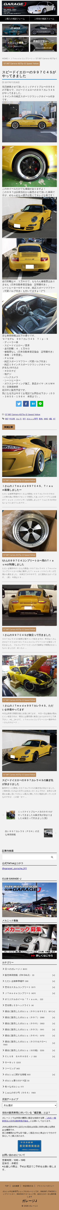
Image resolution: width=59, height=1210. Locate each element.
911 (24, 419)
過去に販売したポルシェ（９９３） (24, 1029)
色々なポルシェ (14, 1086)
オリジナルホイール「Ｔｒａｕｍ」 (24, 999)
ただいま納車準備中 (16, 981)
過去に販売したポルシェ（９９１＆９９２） (28, 1011)
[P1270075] (29, 140)
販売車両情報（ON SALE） (19, 975)
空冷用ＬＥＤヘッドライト (19, 1005)
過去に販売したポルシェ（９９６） (24, 1023)
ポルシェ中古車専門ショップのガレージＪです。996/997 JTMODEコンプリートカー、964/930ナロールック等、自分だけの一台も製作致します (29, 1194)
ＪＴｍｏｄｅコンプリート (20, 993)
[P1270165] (29, 185)
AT (54, 419)
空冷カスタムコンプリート (20, 987)
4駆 (50, 419)
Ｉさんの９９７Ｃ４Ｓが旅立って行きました (26, 635)
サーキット (13, 1062)
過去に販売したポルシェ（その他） (24, 1050)
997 (6, 419)
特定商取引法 (28, 1186)
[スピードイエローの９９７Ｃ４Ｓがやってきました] (33, 404)
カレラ (19, 419)
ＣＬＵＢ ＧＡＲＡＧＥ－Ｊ (21, 1056)
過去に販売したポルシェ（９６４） (24, 1035)
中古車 (12, 419)
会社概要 (15, 1186)
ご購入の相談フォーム (15, 18)
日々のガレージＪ (16, 969)
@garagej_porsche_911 (14, 868)
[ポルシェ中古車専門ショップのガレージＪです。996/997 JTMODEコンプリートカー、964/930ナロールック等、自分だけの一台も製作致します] (29, 8)
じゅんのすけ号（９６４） (20, 1092)
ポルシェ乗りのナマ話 (17, 1080)
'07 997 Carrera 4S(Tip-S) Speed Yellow (22, 414)
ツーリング (12, 1068)
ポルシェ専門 (32, 419)
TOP (7, 1186)
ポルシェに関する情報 (18, 1074)
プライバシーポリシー (45, 1186)
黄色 (41, 419)
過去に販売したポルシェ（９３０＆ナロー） (25, 1043)
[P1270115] (29, 332)
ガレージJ (29, 1201)
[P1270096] (29, 278)
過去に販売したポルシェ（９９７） (24, 1017)
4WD (46, 419)
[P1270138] (29, 236)
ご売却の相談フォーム (44, 18)
